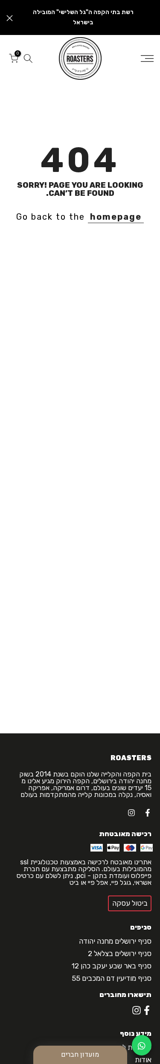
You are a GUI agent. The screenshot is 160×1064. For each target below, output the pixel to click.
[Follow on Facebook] (147, 813)
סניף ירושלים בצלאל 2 (119, 953)
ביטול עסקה (130, 903)
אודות (143, 1059)
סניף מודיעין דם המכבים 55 (111, 978)
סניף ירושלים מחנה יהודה (115, 941)
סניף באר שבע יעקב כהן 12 (111, 966)
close (9, 18)
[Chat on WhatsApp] (141, 1045)
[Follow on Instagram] (131, 813)
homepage (116, 217)
